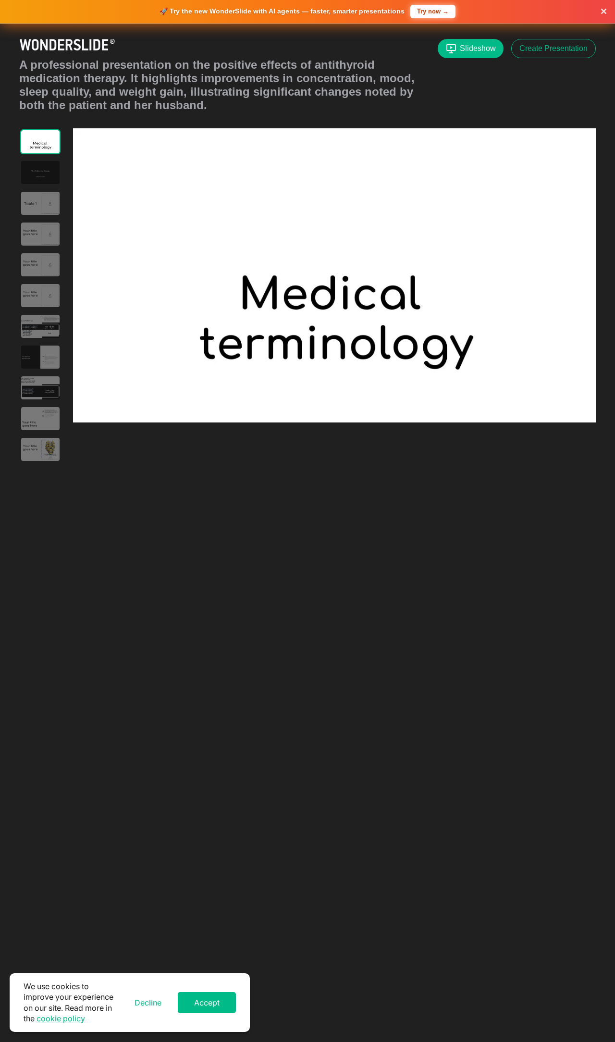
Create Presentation (553, 48)
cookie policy (61, 1018)
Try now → (433, 11)
